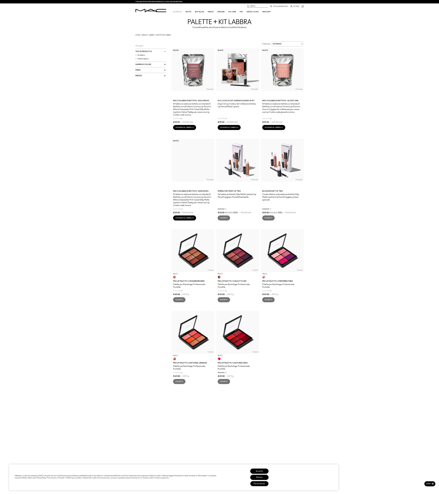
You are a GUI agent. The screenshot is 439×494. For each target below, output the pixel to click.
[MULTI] (174, 277)
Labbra (151, 35)
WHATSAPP (266, 11)
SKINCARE (221, 11)
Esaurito (224, 218)
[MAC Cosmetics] (150, 10)
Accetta (259, 471)
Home (137, 35)
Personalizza (259, 483)
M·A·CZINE (232, 11)
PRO (241, 11)
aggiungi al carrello (184, 127)
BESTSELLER (199, 11)
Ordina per (266, 44)
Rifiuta (259, 477)
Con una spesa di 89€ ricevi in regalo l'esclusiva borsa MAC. (159, 1)
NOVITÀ (188, 11)
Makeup (144, 35)
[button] (430, 484)
